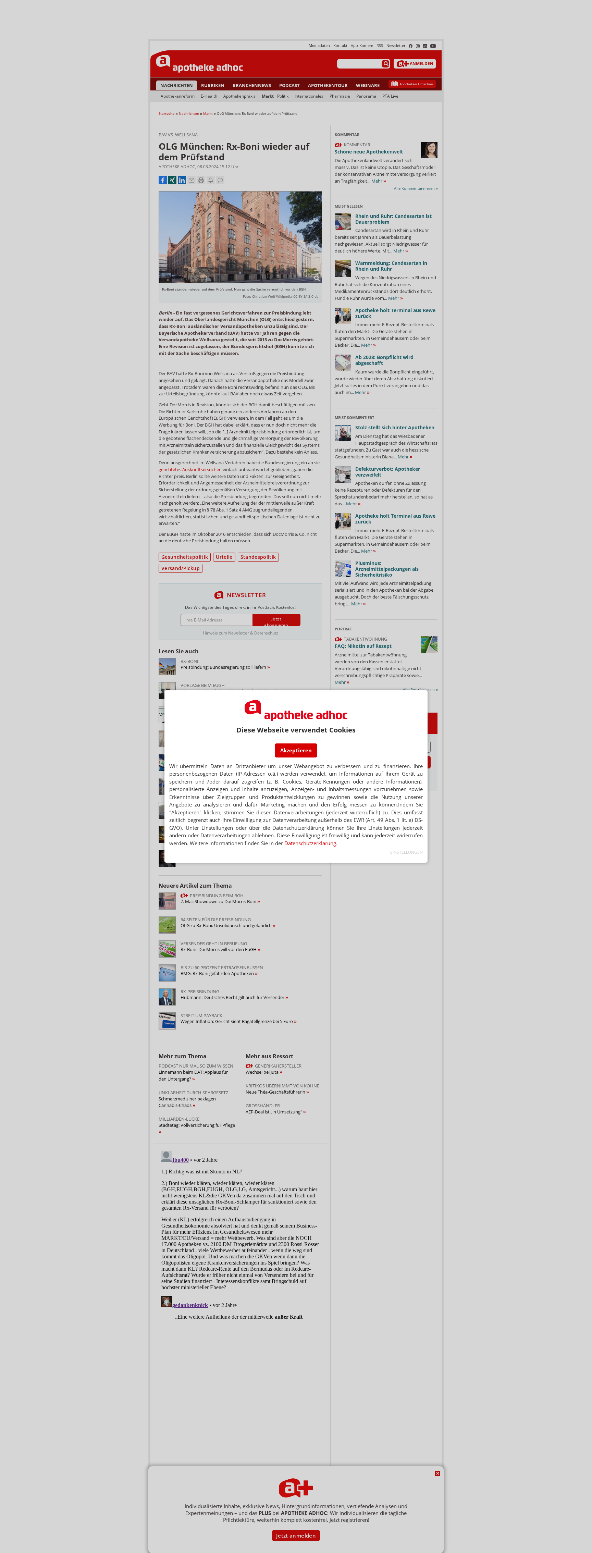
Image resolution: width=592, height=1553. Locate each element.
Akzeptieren (296, 750)
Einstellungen (406, 852)
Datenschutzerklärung (310, 843)
